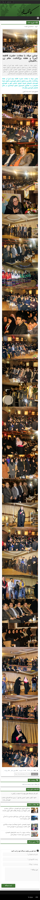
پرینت (6, 770)
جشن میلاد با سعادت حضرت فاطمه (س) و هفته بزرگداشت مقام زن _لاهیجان (20, 58)
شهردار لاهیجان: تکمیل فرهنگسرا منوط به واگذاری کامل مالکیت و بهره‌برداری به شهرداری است (16, 825)
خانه (36, 897)
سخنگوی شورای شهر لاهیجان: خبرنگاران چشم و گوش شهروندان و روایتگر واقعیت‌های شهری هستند (16, 809)
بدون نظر (13, 770)
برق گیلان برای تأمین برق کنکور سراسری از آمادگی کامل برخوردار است (16, 817)
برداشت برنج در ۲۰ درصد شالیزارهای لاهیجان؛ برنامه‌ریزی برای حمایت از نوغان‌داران (17, 833)
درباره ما (30, 897)
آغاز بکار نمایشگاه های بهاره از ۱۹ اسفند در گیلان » (24, 794)
